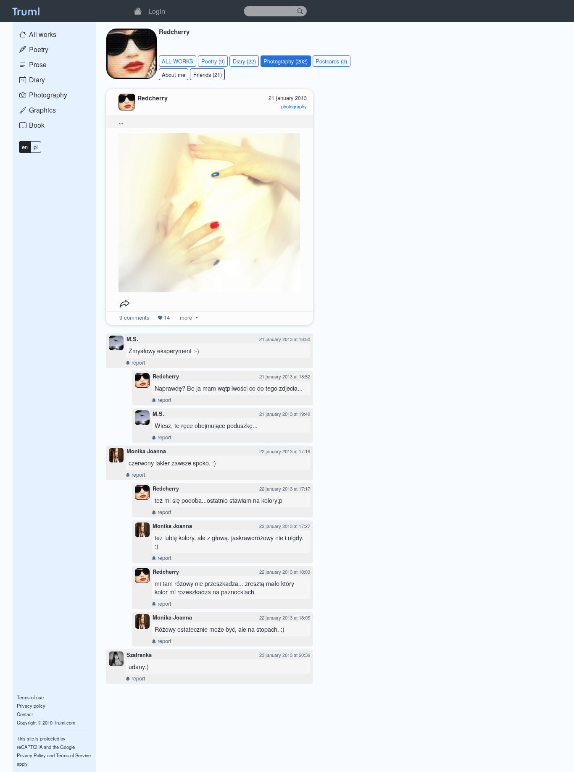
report (137, 362)
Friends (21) (207, 75)
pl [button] (36, 147)
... (121, 122)
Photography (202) (285, 61)
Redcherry (166, 376)
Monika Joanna (146, 451)
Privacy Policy (31, 755)
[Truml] (25, 11)
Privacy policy (31, 705)
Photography (47, 95)
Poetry (37, 49)
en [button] (25, 147)
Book (36, 125)
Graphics (41, 110)
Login (156, 11)
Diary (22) (244, 61)
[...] (209, 210)
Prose (37, 64)
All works (41, 34)
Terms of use (30, 697)
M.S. (132, 339)
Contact (25, 714)
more (186, 317)
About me (173, 75)
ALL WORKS (177, 61)
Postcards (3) (331, 61)
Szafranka (139, 655)
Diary (36, 79)
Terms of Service (73, 755)
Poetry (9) (213, 61)
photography (294, 106)
